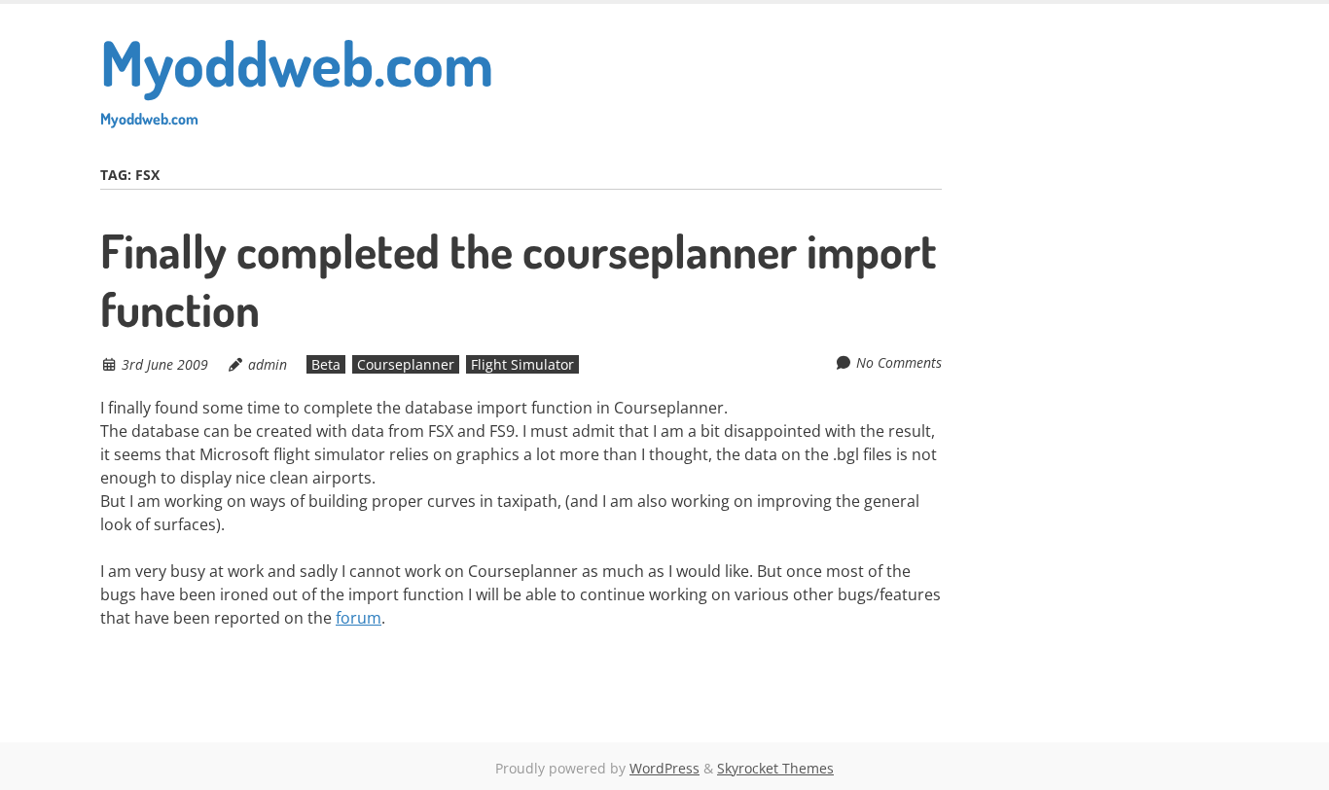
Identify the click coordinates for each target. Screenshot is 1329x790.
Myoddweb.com (296, 75)
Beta (326, 364)
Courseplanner (405, 364)
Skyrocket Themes (775, 768)
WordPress (664, 768)
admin (267, 364)
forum (358, 617)
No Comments (899, 362)
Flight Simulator (522, 364)
